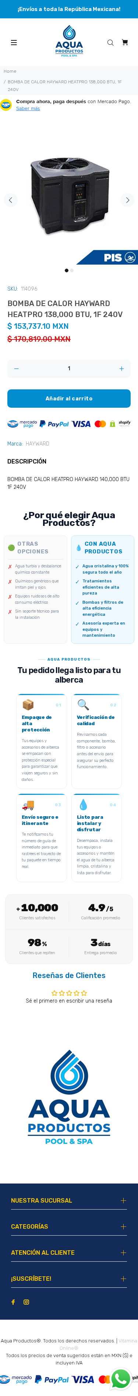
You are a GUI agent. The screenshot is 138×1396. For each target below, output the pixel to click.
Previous (11, 200)
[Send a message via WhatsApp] (120, 1379)
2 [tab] (72, 270)
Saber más (28, 108)
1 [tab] (66, 270)
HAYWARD (37, 444)
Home (10, 71)
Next (127, 200)
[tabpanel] (69, 196)
